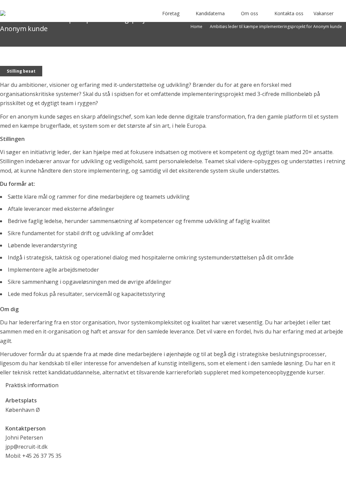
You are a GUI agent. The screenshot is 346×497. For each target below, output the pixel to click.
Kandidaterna (210, 13)
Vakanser (323, 13)
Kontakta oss (288, 13)
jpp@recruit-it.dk (26, 446)
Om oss (249, 13)
